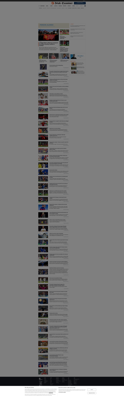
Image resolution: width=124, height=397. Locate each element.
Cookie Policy (51, 392)
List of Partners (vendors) (62, 392)
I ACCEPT (92, 389)
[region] (62, 391)
